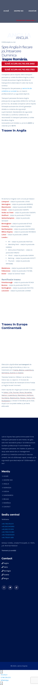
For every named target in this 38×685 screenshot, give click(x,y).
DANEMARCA (8, 495)
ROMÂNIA (7, 503)
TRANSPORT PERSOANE (25, 20)
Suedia (6, 575)
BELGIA (6, 499)
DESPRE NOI (18, 11)
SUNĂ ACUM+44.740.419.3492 (20, 63)
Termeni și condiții (9, 550)
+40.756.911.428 (8, 537)
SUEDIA (6, 491)
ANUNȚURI (32, 11)
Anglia (6, 563)
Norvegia (7, 571)
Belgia (6, 578)
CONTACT (32, 39)
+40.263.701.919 (8, 529)
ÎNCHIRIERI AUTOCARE (27, 30)
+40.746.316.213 (8, 524)
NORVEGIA (7, 488)
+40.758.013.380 (8, 532)
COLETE (11, 30)
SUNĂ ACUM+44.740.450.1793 (20, 69)
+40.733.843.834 (8, 535)
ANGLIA (6, 484)
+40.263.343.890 (8, 526)
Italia (5, 567)
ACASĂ (6, 11)
